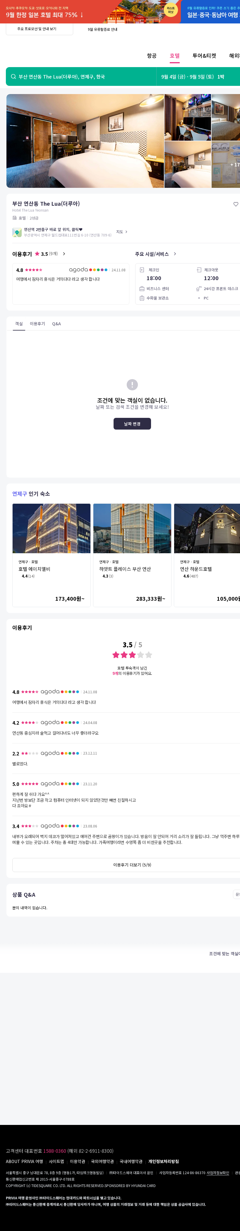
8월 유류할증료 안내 (102, 29)
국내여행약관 (131, 1161)
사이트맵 (56, 1161)
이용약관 (77, 1161)
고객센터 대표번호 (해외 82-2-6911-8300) (60, 1150)
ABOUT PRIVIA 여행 (24, 1161)
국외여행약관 (102, 1161)
